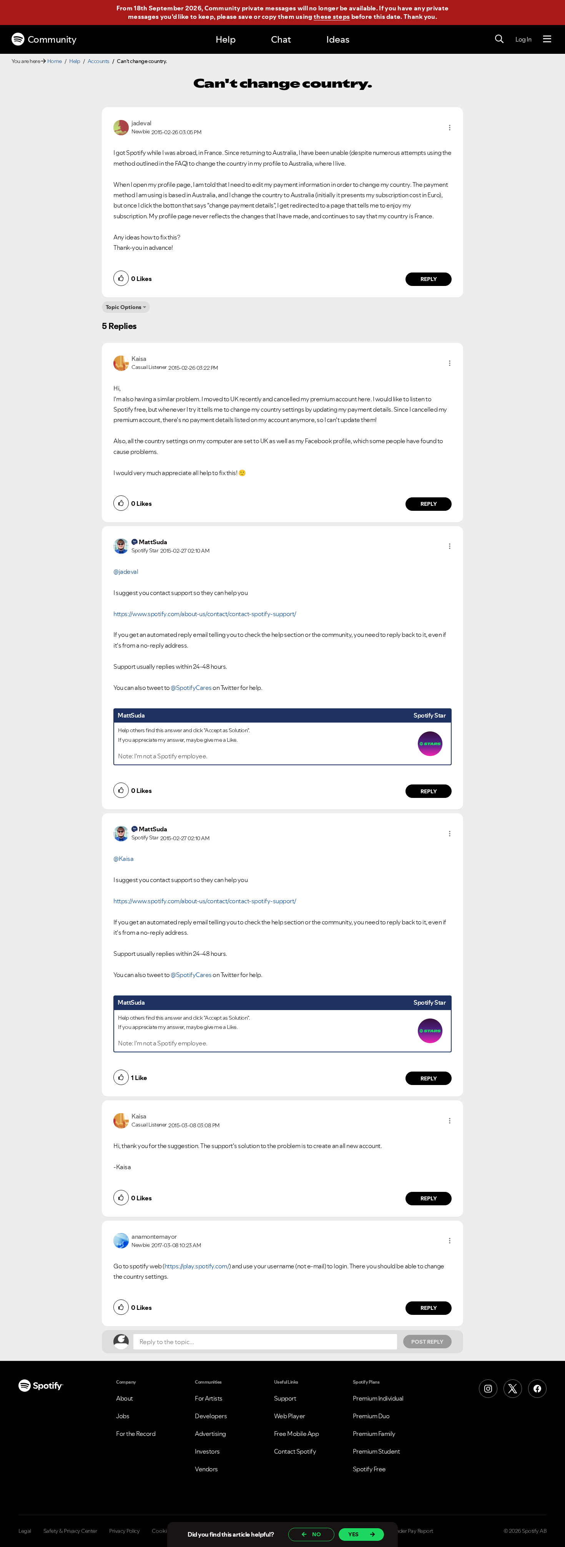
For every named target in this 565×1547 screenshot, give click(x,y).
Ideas (337, 39)
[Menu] (547, 39)
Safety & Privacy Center (70, 1530)
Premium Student (376, 1451)
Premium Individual (378, 1398)
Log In (523, 39)
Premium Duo (371, 1416)
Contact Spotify (295, 1451)
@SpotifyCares (191, 687)
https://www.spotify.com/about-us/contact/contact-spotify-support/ (204, 614)
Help (226, 39)
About (124, 1398)
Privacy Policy (124, 1530)
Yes (353, 1534)
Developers (211, 1416)
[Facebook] (537, 1388)
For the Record (135, 1433)
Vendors (206, 1469)
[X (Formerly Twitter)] (513, 1388)
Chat (281, 39)
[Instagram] (488, 1388)
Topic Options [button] (123, 307)
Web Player (289, 1416)
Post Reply (427, 1342)
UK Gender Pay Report (407, 1530)
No (316, 1534)
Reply (428, 279)
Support (285, 1398)
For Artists (209, 1398)
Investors (207, 1451)
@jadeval (125, 571)
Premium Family (374, 1433)
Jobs (122, 1416)
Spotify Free (369, 1469)
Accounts (99, 61)
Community (52, 39)
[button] (449, 127)
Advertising (210, 1433)
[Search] (499, 39)
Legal (24, 1530)
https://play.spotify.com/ (197, 1266)
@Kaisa (123, 858)
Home (54, 61)
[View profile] (121, 127)
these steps (332, 16)
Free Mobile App (296, 1433)
